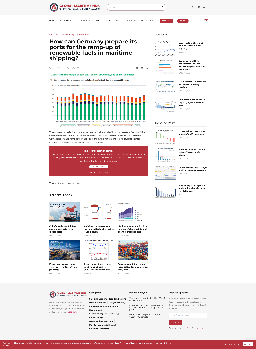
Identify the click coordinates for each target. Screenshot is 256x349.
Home (52, 21)
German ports (73, 183)
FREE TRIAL (166, 21)
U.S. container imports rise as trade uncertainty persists (192, 84)
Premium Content (68, 21)
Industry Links (112, 21)
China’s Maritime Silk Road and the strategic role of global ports (63, 229)
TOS (188, 328)
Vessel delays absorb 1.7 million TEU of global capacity (191, 46)
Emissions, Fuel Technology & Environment (69, 34)
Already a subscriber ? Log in (98, 172)
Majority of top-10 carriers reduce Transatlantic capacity (192, 152)
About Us (132, 21)
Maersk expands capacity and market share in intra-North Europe (192, 188)
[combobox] (136, 7)
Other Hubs (147, 21)
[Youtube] (204, 7)
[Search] (163, 7)
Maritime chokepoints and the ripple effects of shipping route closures (99, 229)
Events (97, 21)
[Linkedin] (198, 7)
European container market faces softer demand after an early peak (133, 267)
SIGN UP (175, 323)
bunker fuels (60, 183)
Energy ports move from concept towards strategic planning (63, 267)
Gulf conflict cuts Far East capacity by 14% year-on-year (192, 102)
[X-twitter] (193, 7)
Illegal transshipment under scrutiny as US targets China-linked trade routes (98, 267)
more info (72, 312)
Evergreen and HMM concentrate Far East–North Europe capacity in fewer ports (146, 307)
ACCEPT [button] (247, 344)
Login (183, 21)
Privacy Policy (198, 328)
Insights (85, 21)
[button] (136, 67)
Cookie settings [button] (233, 344)
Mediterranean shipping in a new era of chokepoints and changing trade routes (132, 229)
